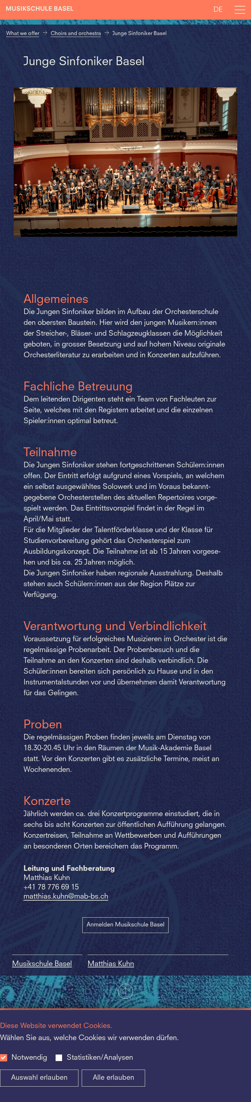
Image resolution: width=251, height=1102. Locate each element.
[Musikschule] (40, 10)
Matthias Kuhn (111, 964)
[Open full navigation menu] (240, 10)
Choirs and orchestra (76, 33)
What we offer (22, 33)
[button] (125, 992)
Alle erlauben (113, 1077)
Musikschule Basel (42, 964)
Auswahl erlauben (39, 1077)
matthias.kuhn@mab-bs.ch (66, 896)
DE (218, 9)
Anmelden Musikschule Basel (125, 925)
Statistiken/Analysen (100, 1057)
